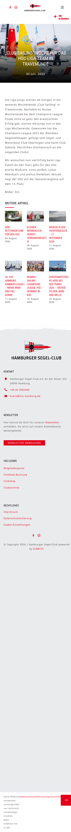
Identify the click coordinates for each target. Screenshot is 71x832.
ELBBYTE (38, 548)
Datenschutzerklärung (18, 518)
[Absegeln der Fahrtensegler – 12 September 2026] (57, 216)
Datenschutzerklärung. (32, 796)
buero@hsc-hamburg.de (25, 396)
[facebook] (10, 7)
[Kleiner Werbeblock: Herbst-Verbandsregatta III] (35, 216)
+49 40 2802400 (19, 389)
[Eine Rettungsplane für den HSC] (13, 216)
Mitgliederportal (14, 468)
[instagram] (16, 7)
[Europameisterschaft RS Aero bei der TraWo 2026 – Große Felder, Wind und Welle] (57, 266)
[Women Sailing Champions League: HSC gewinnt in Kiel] (35, 266)
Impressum (11, 511)
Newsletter (52, 422)
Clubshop (10, 481)
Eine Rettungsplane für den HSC (14, 231)
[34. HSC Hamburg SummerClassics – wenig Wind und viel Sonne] (13, 266)
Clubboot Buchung (15, 474)
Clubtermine (11, 487)
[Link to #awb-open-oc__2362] (55, 16)
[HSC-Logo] (34, 4)
